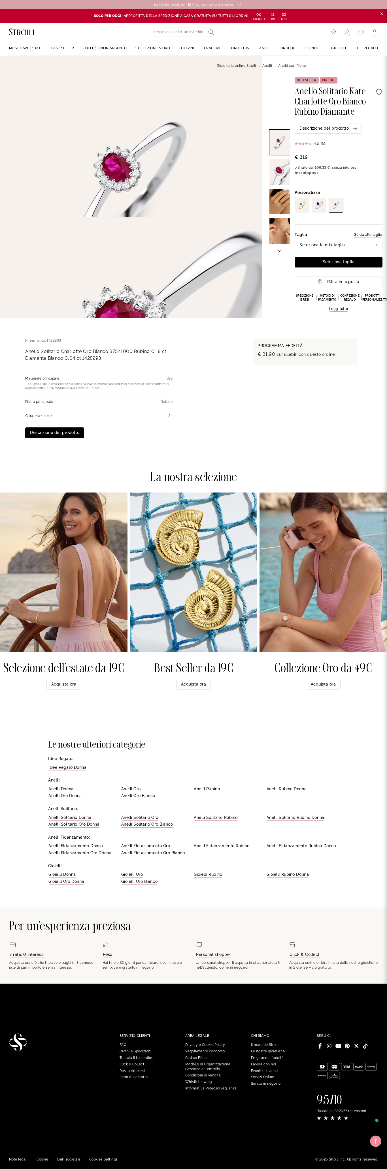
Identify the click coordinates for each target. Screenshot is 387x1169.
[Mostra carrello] (374, 32)
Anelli (267, 66)
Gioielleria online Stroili (236, 66)
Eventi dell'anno (264, 1071)
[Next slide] (279, 250)
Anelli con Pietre (292, 66)
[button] (338, 303)
